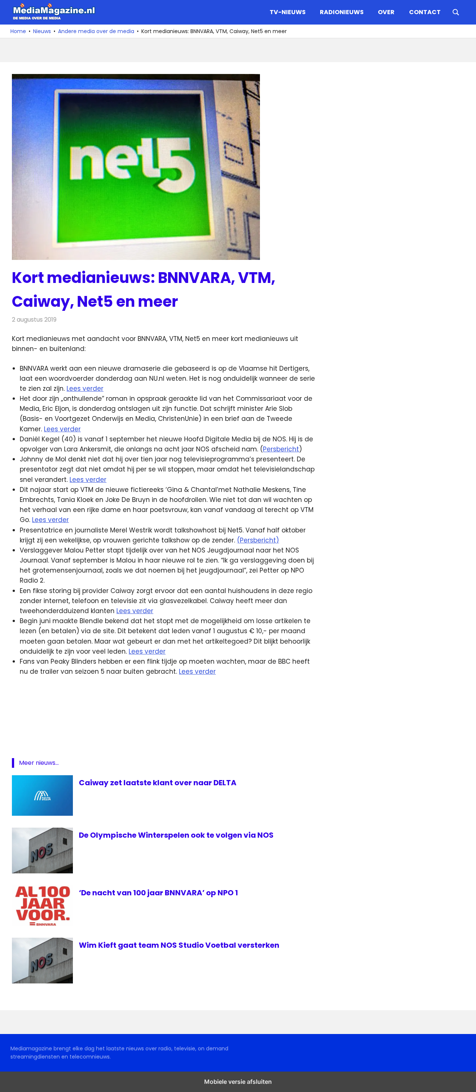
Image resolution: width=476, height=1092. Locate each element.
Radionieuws (342, 12)
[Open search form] (456, 11)
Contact (425, 12)
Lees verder (85, 388)
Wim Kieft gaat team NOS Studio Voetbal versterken (179, 945)
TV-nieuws (288, 12)
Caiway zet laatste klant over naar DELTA (158, 782)
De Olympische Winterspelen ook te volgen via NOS (176, 835)
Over (386, 12)
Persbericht (281, 449)
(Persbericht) (258, 540)
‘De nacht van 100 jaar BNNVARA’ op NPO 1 (158, 893)
